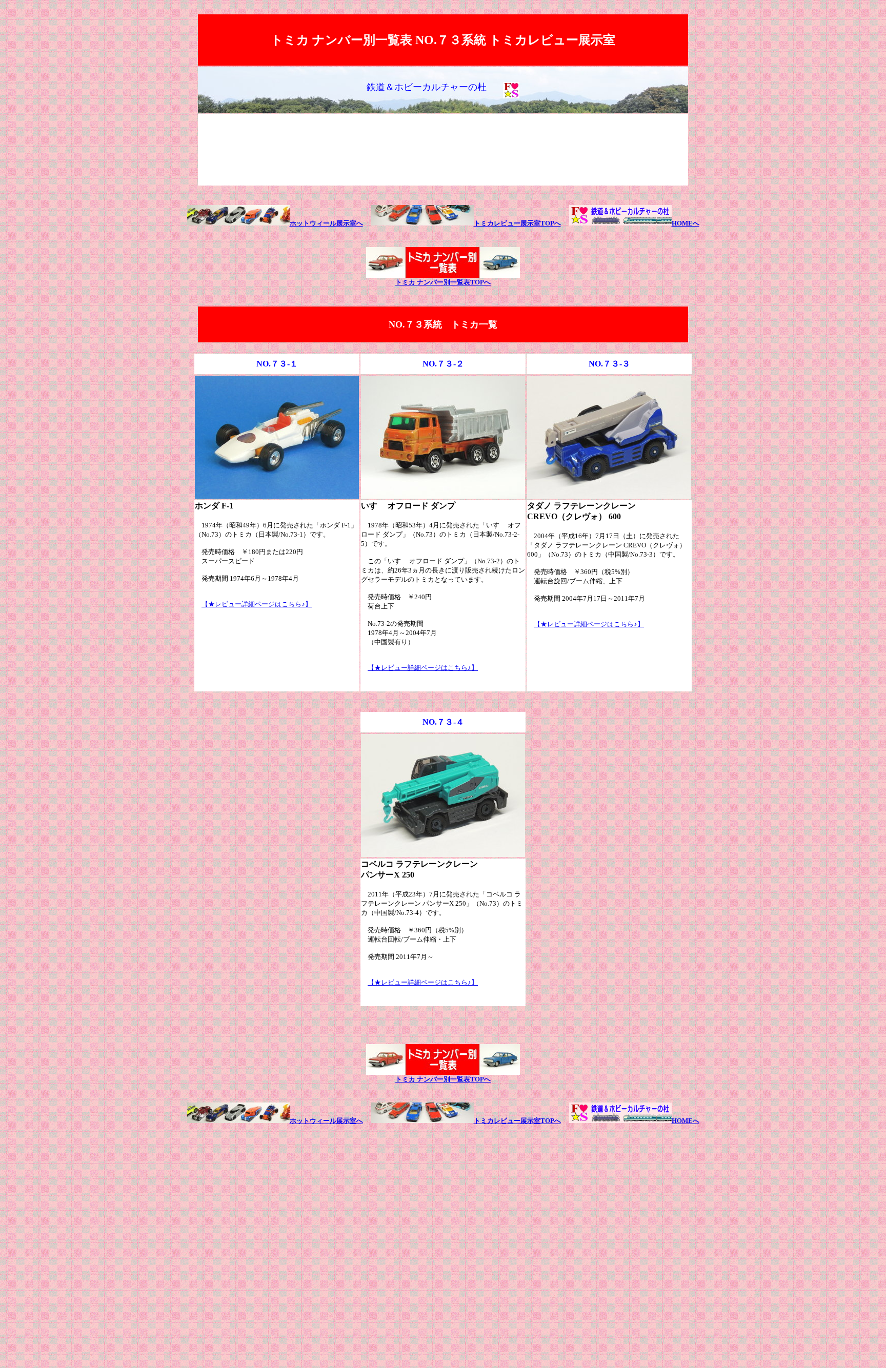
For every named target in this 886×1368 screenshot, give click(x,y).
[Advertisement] (443, 150)
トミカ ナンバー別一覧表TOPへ (443, 282)
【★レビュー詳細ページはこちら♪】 (257, 604)
